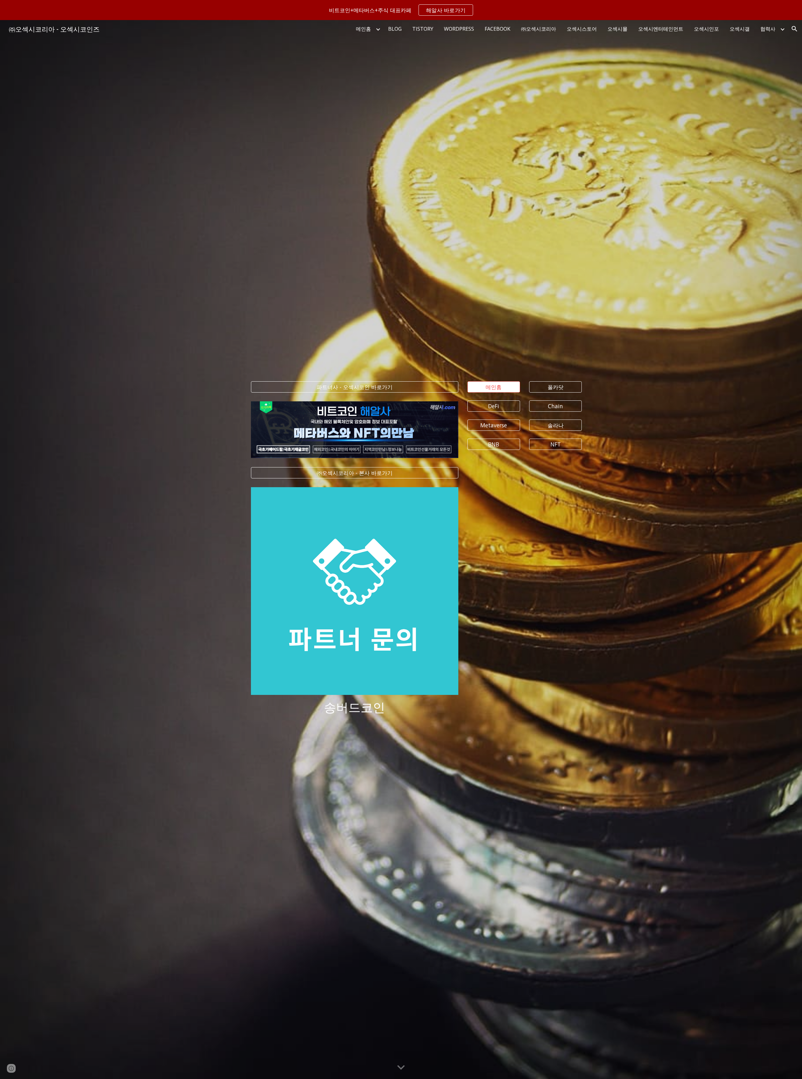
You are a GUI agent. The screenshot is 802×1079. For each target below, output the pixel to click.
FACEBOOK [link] (497, 28)
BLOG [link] (395, 28)
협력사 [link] (767, 28)
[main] (354, 706)
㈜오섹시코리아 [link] (538, 28)
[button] (794, 28)
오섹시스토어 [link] (582, 28)
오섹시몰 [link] (617, 28)
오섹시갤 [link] (740, 28)
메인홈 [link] (363, 28)
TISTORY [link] (422, 28)
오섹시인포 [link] (706, 28)
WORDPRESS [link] (459, 28)
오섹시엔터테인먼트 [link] (660, 28)
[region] (401, 10)
